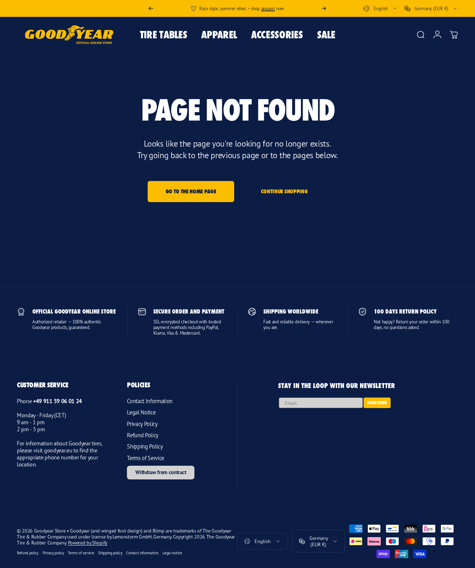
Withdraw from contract (160, 472)
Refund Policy (143, 435)
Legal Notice (141, 412)
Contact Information (150, 401)
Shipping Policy (145, 446)
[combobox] (380, 8)
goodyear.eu (58, 450)
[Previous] (151, 8)
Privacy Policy (142, 423)
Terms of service (81, 553)
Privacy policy (53, 553)
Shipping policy (110, 553)
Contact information (142, 553)
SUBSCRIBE (377, 403)
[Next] (324, 8)
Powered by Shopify (87, 543)
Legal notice (172, 553)
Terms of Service (145, 458)
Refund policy (27, 553)
